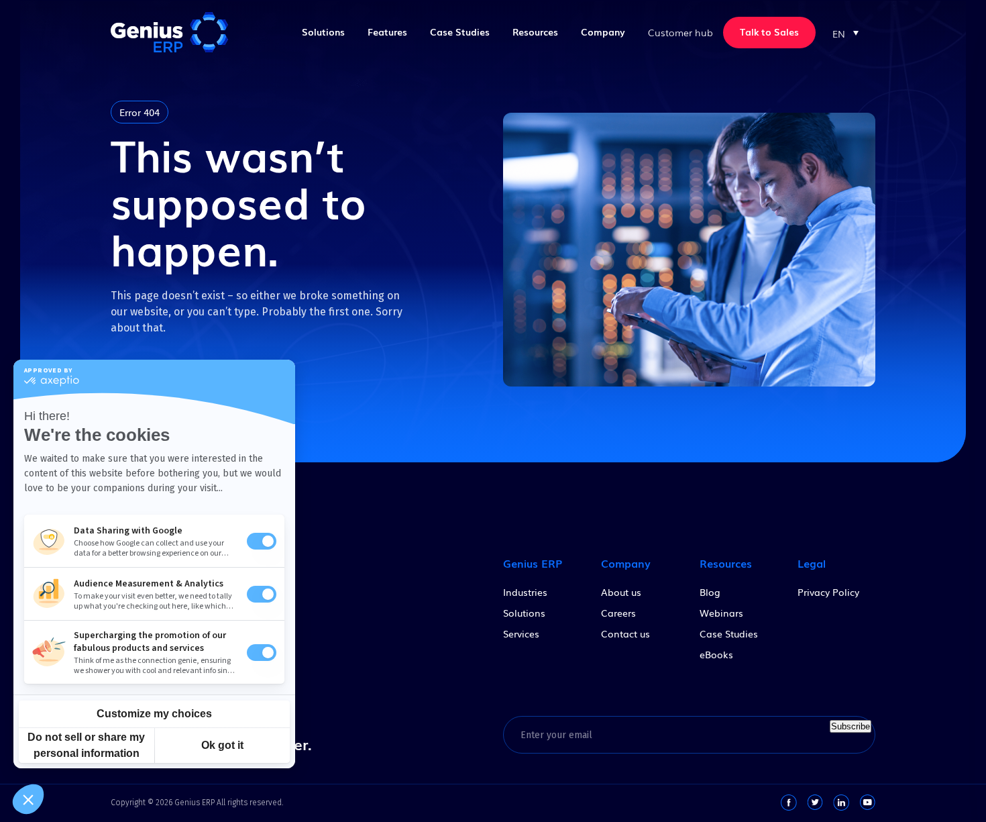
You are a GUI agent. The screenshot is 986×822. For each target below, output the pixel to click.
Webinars (721, 612)
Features (387, 31)
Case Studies (460, 31)
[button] (845, 32)
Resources (535, 31)
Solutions (323, 31)
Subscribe (850, 726)
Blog (710, 592)
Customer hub (680, 32)
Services (521, 633)
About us (621, 592)
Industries (525, 592)
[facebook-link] (789, 802)
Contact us (625, 633)
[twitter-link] (815, 802)
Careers (618, 612)
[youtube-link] (867, 802)
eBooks (716, 654)
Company (603, 31)
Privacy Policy (828, 592)
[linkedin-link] (841, 802)
